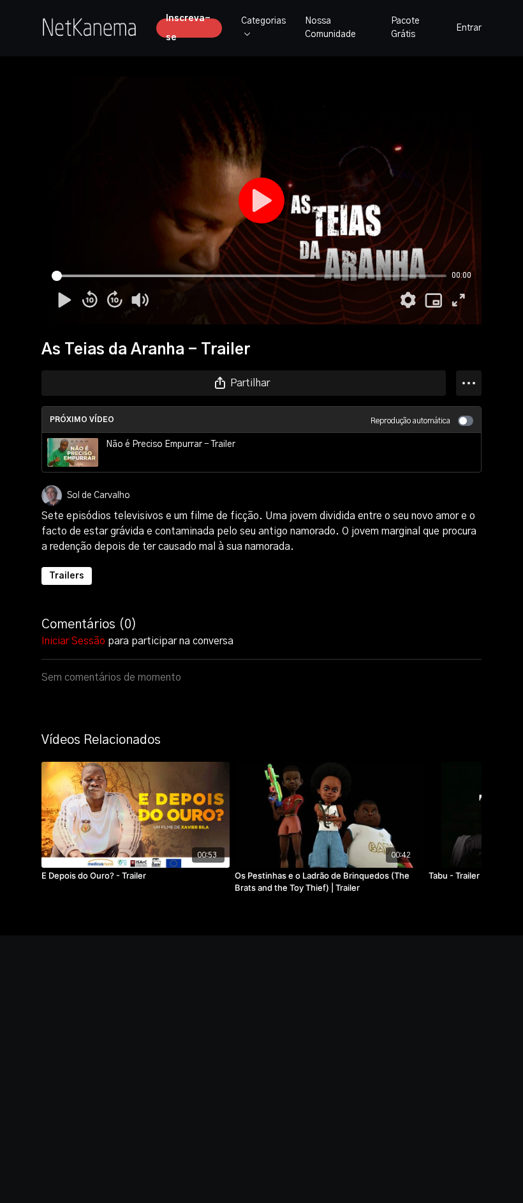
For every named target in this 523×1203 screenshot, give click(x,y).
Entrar (469, 28)
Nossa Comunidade (330, 28)
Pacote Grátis (405, 28)
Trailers (66, 575)
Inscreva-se (188, 28)
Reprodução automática (410, 421)
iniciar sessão (73, 641)
